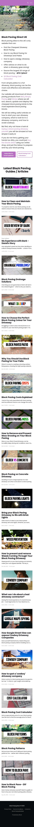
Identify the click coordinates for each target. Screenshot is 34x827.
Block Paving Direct (14, 806)
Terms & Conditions (18, 809)
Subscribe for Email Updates (9, 154)
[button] (31, 3)
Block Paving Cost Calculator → (24, 154)
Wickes (14, 99)
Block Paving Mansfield (18, 811)
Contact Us (27, 809)
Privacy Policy (7, 809)
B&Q (22, 96)
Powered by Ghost (17, 815)
